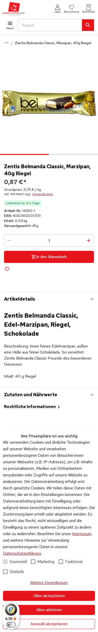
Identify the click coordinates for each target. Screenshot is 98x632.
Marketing (46, 561)
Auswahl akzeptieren (49, 623)
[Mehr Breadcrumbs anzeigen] (6, 42)
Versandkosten (42, 194)
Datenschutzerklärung (22, 553)
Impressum (81, 533)
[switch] (11, 624)
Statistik (17, 571)
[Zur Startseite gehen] (13, 9)
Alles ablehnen (49, 609)
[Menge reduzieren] (9, 241)
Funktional (73, 561)
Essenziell (18, 561)
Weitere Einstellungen (49, 582)
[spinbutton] (49, 241)
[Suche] (88, 25)
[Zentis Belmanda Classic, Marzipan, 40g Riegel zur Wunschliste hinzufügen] (7, 269)
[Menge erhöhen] (89, 241)
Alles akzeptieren (49, 595)
